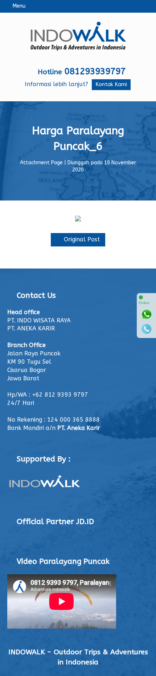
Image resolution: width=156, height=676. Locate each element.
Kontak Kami (111, 84)
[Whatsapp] (147, 314)
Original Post (81, 239)
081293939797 (95, 71)
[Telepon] (147, 329)
